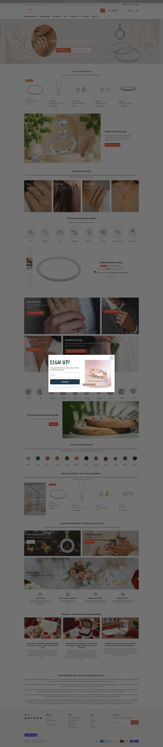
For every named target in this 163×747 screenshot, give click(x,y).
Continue (65, 382)
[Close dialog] (112, 358)
